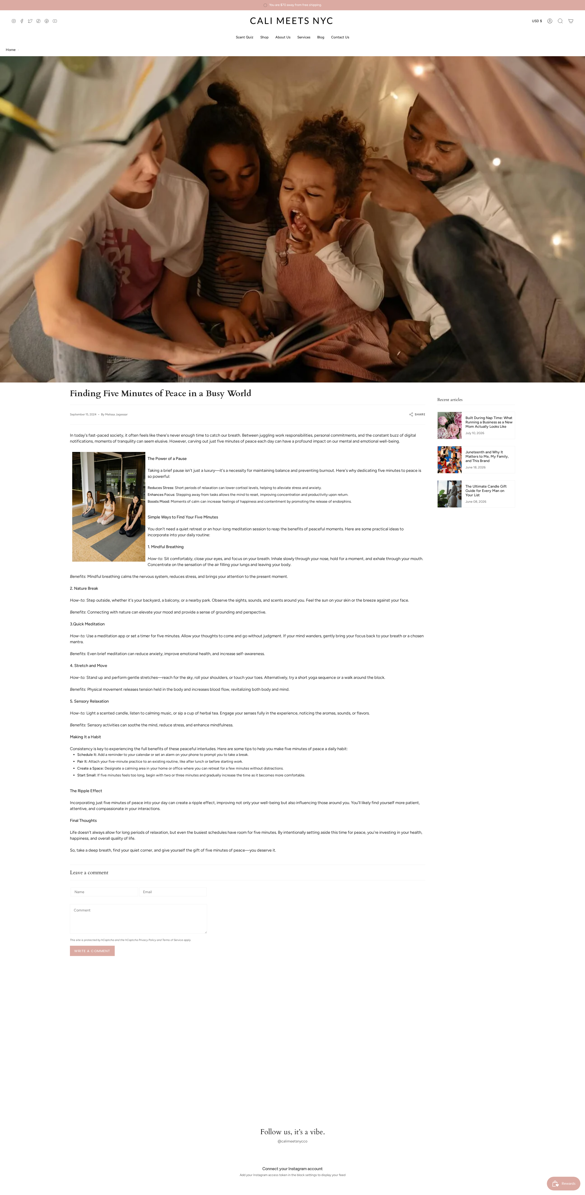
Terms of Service (172, 940)
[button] (560, 21)
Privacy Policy (147, 940)
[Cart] (571, 21)
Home (11, 49)
